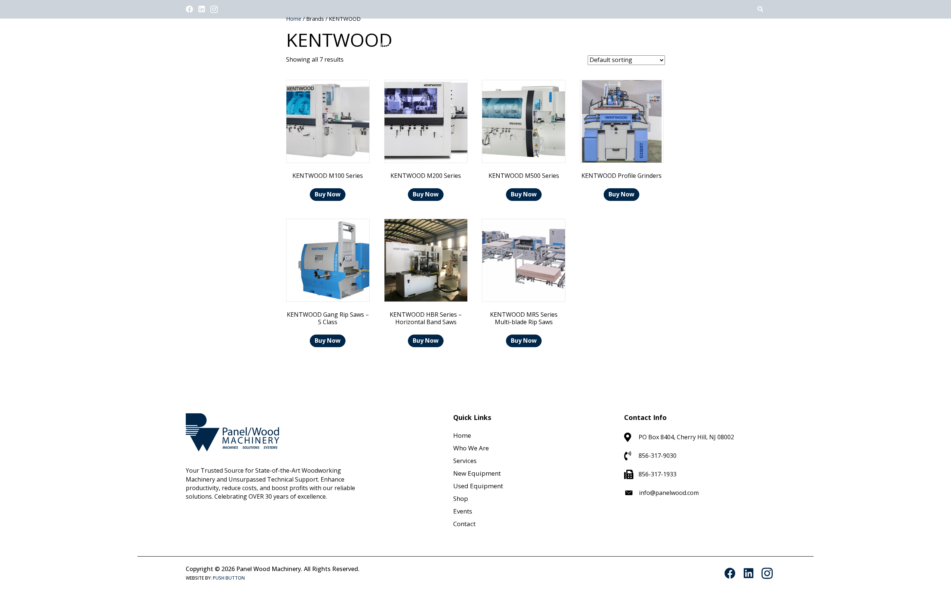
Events (462, 511)
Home (462, 435)
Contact (464, 523)
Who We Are (471, 448)
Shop (460, 498)
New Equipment (477, 473)
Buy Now (328, 194)
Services (465, 460)
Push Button (229, 578)
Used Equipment (478, 486)
